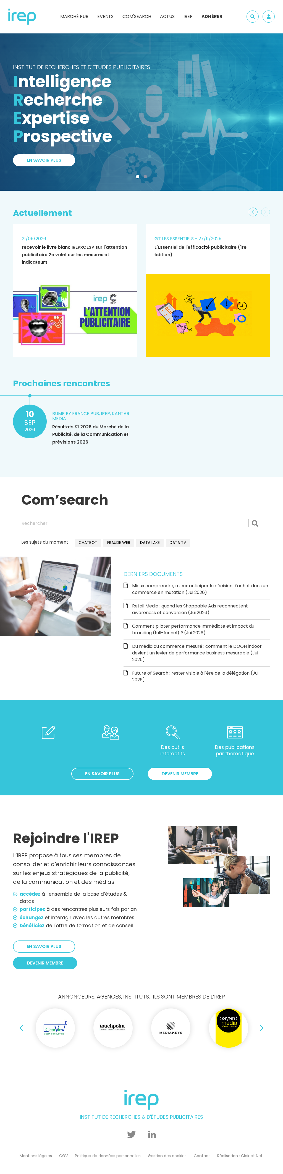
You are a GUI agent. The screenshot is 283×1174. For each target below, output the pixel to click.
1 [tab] (139, 177)
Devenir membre (180, 774)
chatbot (88, 542)
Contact (202, 1156)
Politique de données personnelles (108, 1156)
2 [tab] (146, 177)
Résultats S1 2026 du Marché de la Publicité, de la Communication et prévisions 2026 (90, 434)
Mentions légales (36, 1156)
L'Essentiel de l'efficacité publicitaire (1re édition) (200, 251)
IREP (188, 16)
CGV (63, 1156)
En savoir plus (44, 85)
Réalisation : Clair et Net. (240, 1156)
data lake (150, 542)
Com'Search (136, 16)
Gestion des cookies (167, 1156)
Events (105, 16)
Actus (167, 16)
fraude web (118, 542)
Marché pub (74, 16)
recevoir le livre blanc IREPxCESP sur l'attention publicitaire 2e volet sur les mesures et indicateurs (74, 254)
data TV (178, 542)
